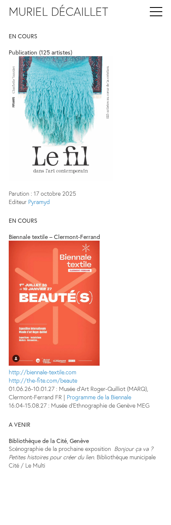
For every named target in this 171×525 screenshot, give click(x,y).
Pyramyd (39, 202)
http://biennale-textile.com (42, 372)
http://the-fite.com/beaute (43, 380)
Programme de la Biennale (99, 397)
